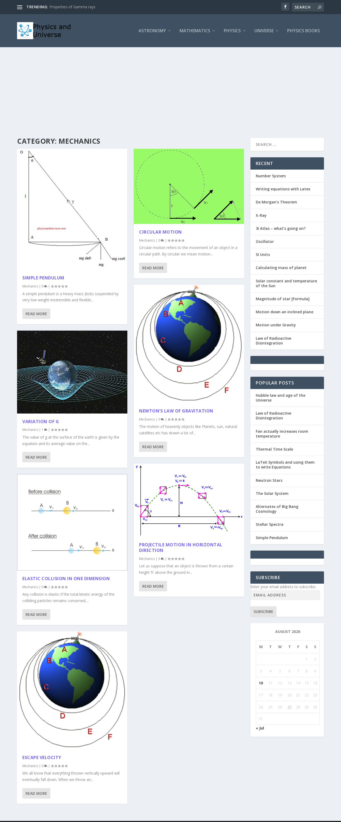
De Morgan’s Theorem (276, 202)
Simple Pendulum (43, 278)
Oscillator (265, 241)
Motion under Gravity (276, 324)
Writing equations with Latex (283, 188)
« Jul (260, 728)
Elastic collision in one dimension (66, 579)
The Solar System (272, 493)
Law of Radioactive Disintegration (273, 341)
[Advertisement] (170, 87)
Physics (232, 31)
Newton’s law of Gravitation (176, 411)
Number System (271, 175)
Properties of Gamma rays (72, 6)
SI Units (263, 254)
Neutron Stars (269, 480)
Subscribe (263, 611)
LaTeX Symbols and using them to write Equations (285, 465)
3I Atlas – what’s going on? (281, 228)
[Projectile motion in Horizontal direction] (189, 500)
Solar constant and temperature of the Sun (286, 283)
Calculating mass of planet (281, 267)
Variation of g (40, 421)
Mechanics (30, 286)
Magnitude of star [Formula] (283, 298)
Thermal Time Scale (274, 449)
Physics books (303, 31)
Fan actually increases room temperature (282, 434)
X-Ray (261, 215)
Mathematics (195, 31)
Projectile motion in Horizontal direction (180, 547)
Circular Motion (160, 232)
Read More (36, 313)
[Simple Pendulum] (72, 209)
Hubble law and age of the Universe (280, 398)
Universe (264, 31)
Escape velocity (41, 757)
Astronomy (152, 31)
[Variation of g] (72, 372)
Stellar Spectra (269, 524)
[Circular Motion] (189, 186)
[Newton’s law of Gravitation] (189, 344)
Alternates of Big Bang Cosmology (277, 509)
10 (261, 682)
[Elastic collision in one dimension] (72, 522)
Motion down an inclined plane (284, 311)
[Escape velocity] (72, 690)
